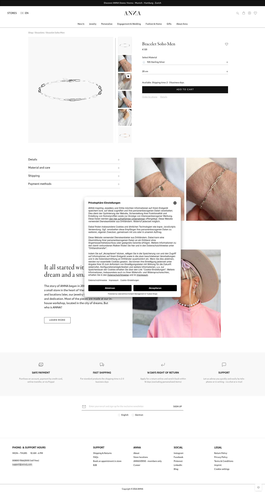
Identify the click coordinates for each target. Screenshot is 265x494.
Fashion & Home (154, 24)
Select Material (149, 57)
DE (22, 13)
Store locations (140, 457)
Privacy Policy (220, 457)
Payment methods (39, 184)
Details (32, 159)
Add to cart (185, 89)
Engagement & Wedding (129, 24)
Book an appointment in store (107, 461)
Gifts (169, 24)
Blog (176, 469)
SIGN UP (177, 407)
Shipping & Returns (102, 453)
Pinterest (178, 461)
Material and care (39, 168)
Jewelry (92, 24)
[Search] (238, 13)
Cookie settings (221, 469)
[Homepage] (132, 13)
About (136, 453)
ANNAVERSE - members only (147, 461)
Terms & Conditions (223, 461)
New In (81, 24)
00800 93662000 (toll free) (25, 461)
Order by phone (149, 97)
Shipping (34, 176)
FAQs (95, 457)
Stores (12, 13)
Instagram (178, 453)
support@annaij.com (22, 464)
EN (27, 13)
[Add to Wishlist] (226, 44)
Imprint (217, 465)
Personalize (106, 24)
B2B (95, 465)
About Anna (182, 24)
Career (136, 465)
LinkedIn (178, 465)
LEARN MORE (57, 320)
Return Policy (220, 453)
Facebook (178, 457)
